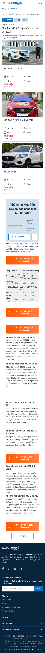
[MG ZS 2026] (22, 155)
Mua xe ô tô (6, 600)
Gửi (38, 588)
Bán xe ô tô (6, 604)
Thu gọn (22, 536)
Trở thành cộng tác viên (11, 607)
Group (36, 649)
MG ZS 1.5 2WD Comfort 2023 (18, 120)
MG (12, 9)
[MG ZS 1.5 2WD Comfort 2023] (22, 104)
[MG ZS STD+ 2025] (22, 52)
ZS (16, 9)
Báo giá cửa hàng (8, 611)
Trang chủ (5, 9)
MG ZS (22, 340)
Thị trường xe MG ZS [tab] (19, 237)
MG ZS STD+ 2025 (13, 68)
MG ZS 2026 (10, 171)
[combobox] (23, 14)
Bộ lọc (9, 20)
